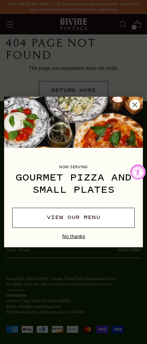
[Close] (135, 104)
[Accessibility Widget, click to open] (138, 172)
